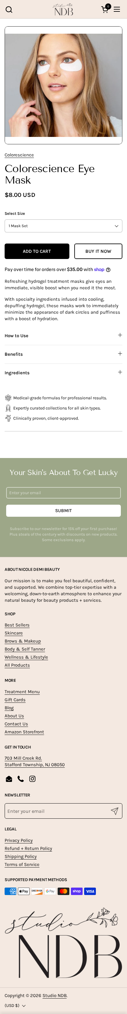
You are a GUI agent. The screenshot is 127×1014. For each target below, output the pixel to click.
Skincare (14, 633)
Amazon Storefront (24, 732)
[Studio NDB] (62, 9)
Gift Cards (15, 699)
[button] (9, 9)
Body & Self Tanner (25, 649)
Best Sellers (17, 625)
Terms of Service (22, 864)
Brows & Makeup (23, 641)
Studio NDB (55, 995)
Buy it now (98, 251)
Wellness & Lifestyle (26, 657)
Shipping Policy (21, 856)
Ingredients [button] (17, 372)
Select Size (15, 213)
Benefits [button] (14, 354)
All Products (17, 665)
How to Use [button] (16, 335)
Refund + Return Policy (28, 848)
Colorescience (19, 155)
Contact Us (16, 724)
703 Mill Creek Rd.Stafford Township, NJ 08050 (35, 761)
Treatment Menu (22, 691)
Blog (9, 708)
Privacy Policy (19, 840)
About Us (14, 716)
